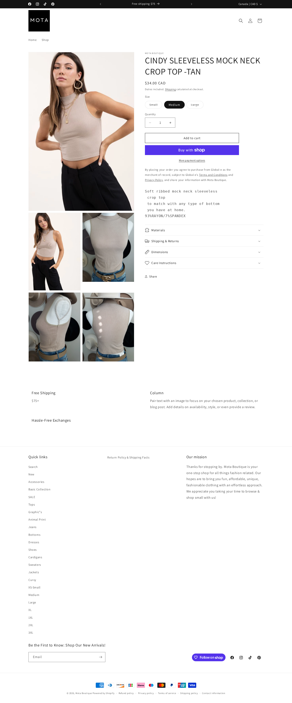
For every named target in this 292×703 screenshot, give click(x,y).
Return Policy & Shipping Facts (128, 457)
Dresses (33, 542)
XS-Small (34, 587)
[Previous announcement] (100, 4)
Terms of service (167, 693)
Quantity (150, 114)
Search (33, 467)
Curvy (32, 580)
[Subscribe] (100, 657)
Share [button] (153, 276)
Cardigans (35, 557)
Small (155, 106)
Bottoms (34, 534)
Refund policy (126, 693)
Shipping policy (189, 693)
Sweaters (34, 565)
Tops (31, 504)
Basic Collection (39, 489)
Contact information (213, 693)
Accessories (36, 482)
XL (30, 610)
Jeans (32, 527)
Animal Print (37, 519)
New (31, 474)
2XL (30, 625)
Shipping (170, 89)
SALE (31, 497)
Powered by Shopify (104, 693)
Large (197, 106)
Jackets (33, 572)
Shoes (32, 549)
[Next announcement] (191, 4)
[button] (241, 20)
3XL (30, 632)
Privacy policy (146, 693)
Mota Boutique (83, 693)
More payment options (192, 160)
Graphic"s (35, 512)
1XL (30, 617)
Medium (174, 105)
